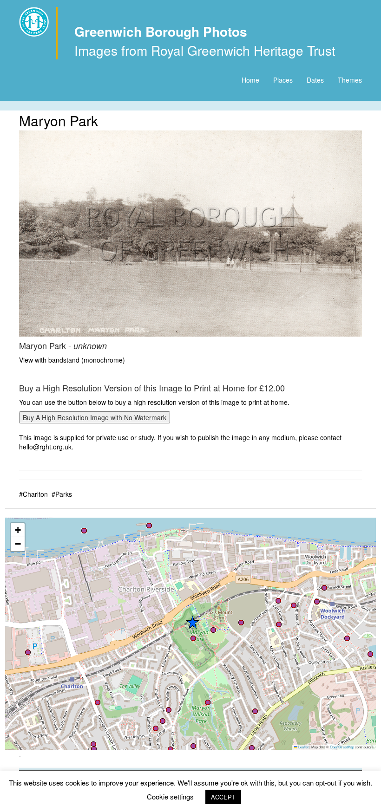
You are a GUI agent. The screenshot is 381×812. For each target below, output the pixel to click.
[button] (370, 654)
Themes (350, 79)
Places (283, 79)
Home (250, 79)
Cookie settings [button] (170, 796)
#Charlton (33, 494)
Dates (315, 79)
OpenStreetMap (342, 746)
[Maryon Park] (190, 233)
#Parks (62, 494)
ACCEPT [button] (223, 797)
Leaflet (303, 746)
